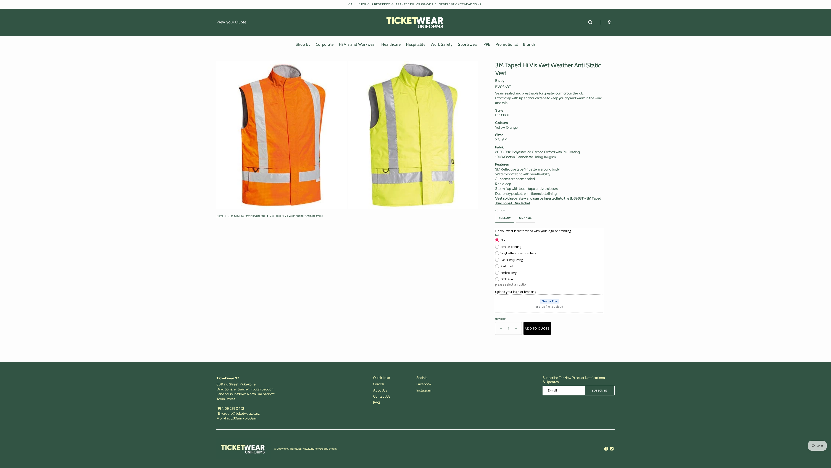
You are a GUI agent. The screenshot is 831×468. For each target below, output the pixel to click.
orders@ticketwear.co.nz (460, 4)
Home (220, 215)
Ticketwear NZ (298, 448)
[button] (590, 22)
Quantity (501, 318)
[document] (347, 135)
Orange (527, 219)
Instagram (424, 390)
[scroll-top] (822, 459)
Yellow (506, 219)
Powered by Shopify (325, 448)
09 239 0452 (425, 4)
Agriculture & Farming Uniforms (247, 215)
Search (378, 384)
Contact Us (381, 396)
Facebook (424, 384)
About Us (380, 390)
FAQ (376, 402)
